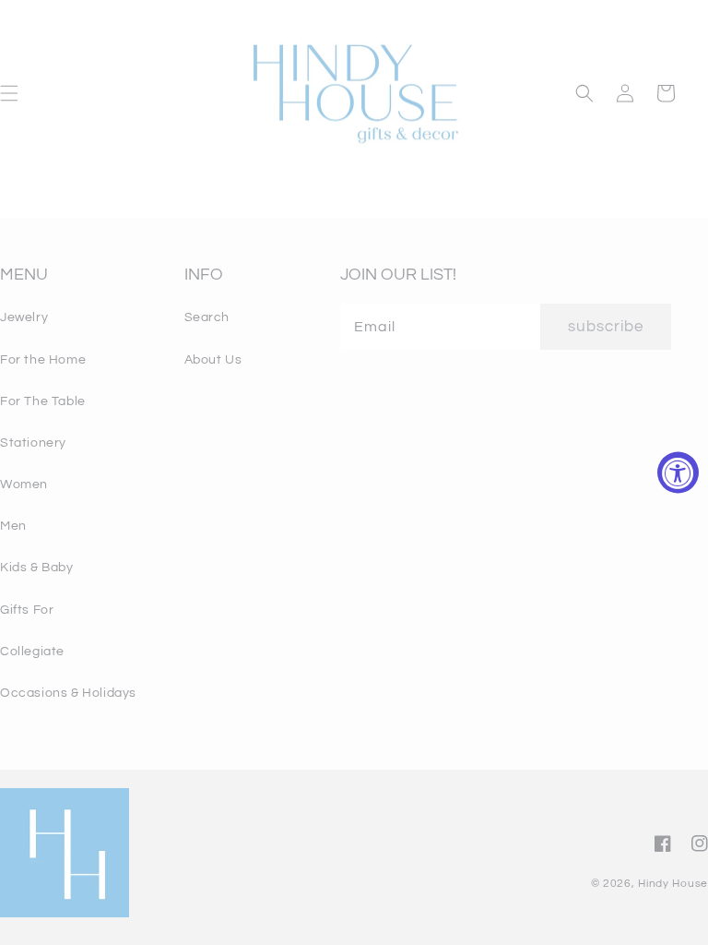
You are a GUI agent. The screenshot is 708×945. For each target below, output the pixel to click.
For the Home (43, 359)
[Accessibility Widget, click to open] (678, 473)
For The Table (43, 401)
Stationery (33, 443)
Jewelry (24, 317)
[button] (584, 93)
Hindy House (673, 884)
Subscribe (605, 326)
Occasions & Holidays (68, 693)
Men (13, 526)
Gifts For (26, 610)
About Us (213, 359)
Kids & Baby (37, 567)
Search (207, 317)
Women (24, 484)
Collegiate (32, 651)
